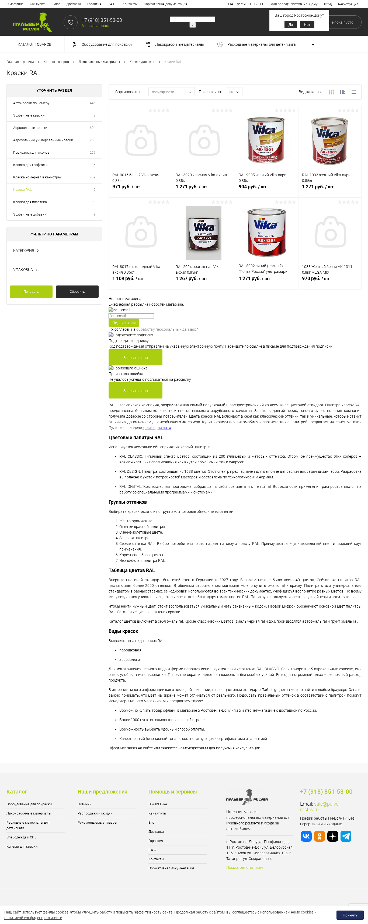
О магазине (14, 4)
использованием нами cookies (287, 912)
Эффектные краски (28, 115)
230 (92, 140)
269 (92, 152)
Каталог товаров (35, 44)
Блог (56, 4)
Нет (307, 24)
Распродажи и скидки (95, 813)
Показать (31, 292)
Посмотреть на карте (244, 867)
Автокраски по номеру (31, 103)
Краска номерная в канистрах (37, 177)
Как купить (38, 4)
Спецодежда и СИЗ (21, 837)
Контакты (130, 4)
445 (92, 103)
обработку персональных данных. (166, 329)
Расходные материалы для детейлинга (28, 825)
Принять (350, 915)
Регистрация (348, 4)
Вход (328, 4)
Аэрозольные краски (30, 128)
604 (92, 128)
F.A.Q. (112, 4)
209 (92, 177)
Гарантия (94, 4)
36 (93, 165)
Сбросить (77, 292)
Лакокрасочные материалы (28, 813)
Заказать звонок (95, 26)
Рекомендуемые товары (97, 822)
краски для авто (157, 427)
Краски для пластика (30, 202)
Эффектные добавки (29, 214)
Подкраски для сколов (31, 152)
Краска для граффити (30, 165)
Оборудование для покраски (29, 804)
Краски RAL (22, 190)
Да (291, 24)
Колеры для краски (21, 846)
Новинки (84, 804)
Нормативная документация (165, 4)
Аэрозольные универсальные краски (43, 140)
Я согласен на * (154, 329)
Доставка (74, 4)
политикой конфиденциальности (33, 918)
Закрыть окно (135, 357)
